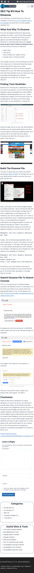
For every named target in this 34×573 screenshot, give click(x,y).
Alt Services (8, 508)
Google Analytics (9, 537)
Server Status (12, 568)
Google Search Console (11, 534)
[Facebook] (1, 1)
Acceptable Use (17, 566)
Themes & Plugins (10, 515)
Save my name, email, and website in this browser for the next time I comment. (16, 489)
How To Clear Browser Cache (13, 542)
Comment (6, 448)
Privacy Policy (6, 566)
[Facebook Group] (5, 1)
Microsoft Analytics (9, 539)
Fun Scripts (7, 510)
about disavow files (10, 174)
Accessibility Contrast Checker (13, 545)
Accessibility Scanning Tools (12, 550)
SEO (5, 513)
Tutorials (7, 518)
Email (5, 484)
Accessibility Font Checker (12, 547)
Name (5, 475)
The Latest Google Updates (12, 529)
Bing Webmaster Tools (10, 532)
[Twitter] (8, 1)
